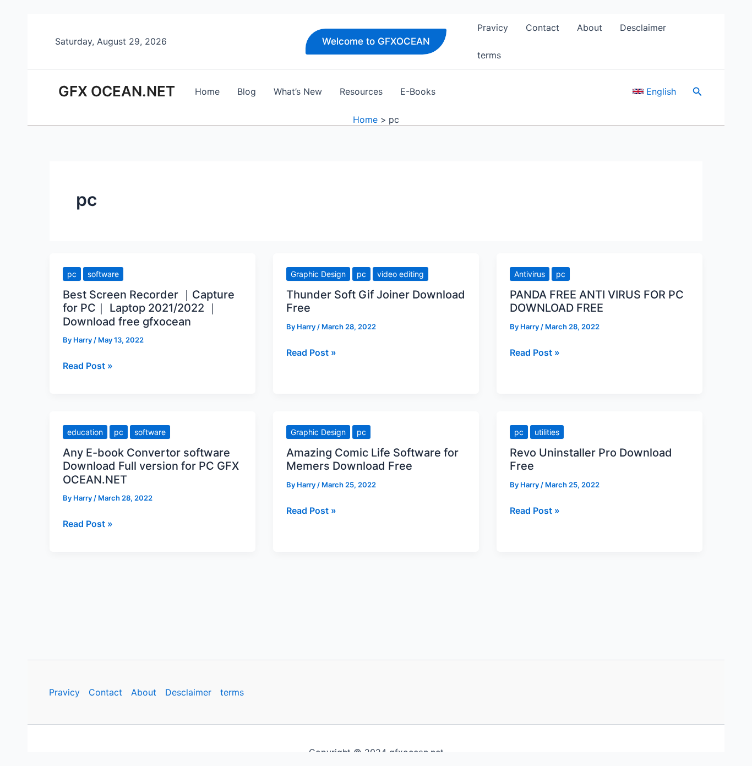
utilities (547, 432)
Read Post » (88, 365)
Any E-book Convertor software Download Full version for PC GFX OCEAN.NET (151, 466)
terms (232, 692)
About (143, 692)
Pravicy (64, 692)
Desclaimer (188, 692)
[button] (376, 42)
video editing (400, 274)
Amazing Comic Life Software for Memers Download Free (372, 459)
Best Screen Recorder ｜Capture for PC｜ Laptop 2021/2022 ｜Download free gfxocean (149, 308)
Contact (105, 692)
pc (72, 274)
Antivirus (529, 274)
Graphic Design (318, 274)
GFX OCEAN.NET (116, 91)
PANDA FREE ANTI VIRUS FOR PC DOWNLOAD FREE (597, 301)
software (103, 274)
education (85, 432)
